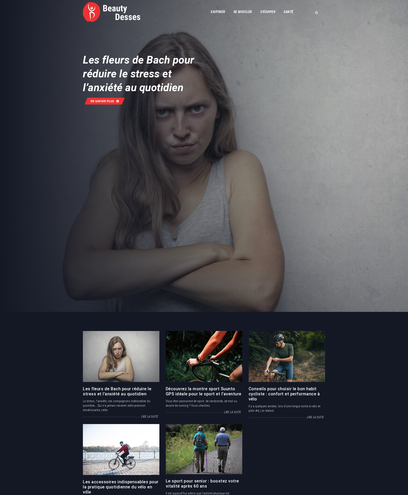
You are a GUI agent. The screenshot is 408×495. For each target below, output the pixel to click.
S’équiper (268, 12)
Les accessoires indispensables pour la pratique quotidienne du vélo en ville (121, 487)
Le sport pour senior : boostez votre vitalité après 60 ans (202, 483)
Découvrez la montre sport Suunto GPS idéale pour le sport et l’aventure (203, 391)
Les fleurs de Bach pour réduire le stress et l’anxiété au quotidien (117, 391)
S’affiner (218, 12)
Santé (288, 12)
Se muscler (243, 12)
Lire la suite (149, 416)
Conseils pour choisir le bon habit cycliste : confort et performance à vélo (284, 394)
